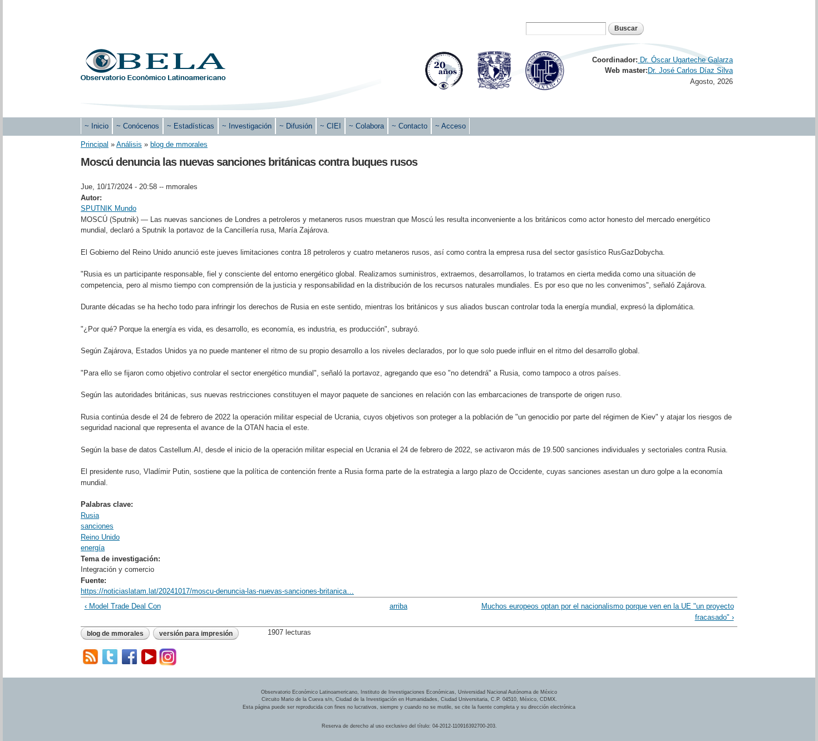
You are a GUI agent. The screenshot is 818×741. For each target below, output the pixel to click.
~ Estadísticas (190, 126)
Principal (95, 144)
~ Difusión (295, 126)
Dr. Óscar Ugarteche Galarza (685, 60)
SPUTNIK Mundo (108, 208)
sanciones (97, 526)
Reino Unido (100, 537)
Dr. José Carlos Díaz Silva (690, 70)
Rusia (90, 515)
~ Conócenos (137, 126)
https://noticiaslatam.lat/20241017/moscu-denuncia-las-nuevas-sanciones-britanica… (217, 591)
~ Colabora (366, 126)
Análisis (129, 144)
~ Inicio (97, 126)
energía (93, 548)
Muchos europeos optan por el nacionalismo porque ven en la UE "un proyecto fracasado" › (607, 611)
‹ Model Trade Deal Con (123, 606)
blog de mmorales (179, 144)
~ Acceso (450, 126)
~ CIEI (330, 126)
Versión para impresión (196, 634)
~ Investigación (247, 126)
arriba (398, 606)
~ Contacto (409, 126)
